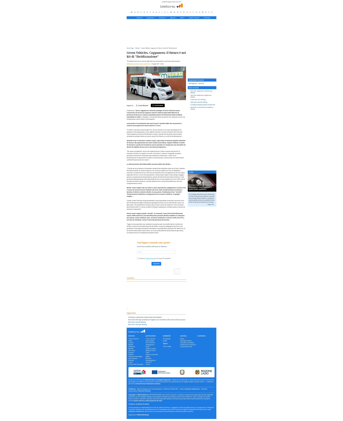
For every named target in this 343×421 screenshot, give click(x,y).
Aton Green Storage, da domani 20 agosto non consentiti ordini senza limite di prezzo (156, 320)
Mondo (130, 345)
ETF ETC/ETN (150, 343)
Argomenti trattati (196, 80)
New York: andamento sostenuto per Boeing (201, 91)
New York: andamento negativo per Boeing (201, 96)
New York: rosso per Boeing (137, 324)
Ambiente (129, 64)
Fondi (147, 347)
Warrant (148, 358)
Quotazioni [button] (150, 18)
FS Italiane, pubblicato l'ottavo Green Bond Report (145, 317)
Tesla (201, 83)
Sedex (148, 356)
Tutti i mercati (150, 339)
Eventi (182, 339)
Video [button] (182, 18)
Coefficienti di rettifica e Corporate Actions (188, 346)
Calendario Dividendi (187, 343)
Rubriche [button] (162, 18)
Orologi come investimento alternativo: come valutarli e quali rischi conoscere (200, 187)
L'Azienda (207, 18)
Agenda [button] (172, 18)
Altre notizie (194, 88)
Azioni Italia (150, 341)
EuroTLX (148, 362)
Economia (136, 64)
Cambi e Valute (151, 349)
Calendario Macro (186, 341)
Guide (191, 172)
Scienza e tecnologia (135, 356)
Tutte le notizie (133, 339)
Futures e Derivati (152, 354)
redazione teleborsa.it (192, 389)
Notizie (137, 48)
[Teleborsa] (171, 7)
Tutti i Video (167, 346)
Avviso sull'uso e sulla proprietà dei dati (148, 401)
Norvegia (193, 83)
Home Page (130, 48)
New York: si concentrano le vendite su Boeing (202, 108)
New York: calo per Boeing (137, 322)
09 (131, 12)
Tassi (147, 352)
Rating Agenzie (151, 360)
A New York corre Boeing (198, 99)
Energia (131, 360)
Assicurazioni (132, 358)
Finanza (131, 352)
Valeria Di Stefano (144, 391)
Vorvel (148, 364)
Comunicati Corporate (135, 364)
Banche (130, 349)
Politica (130, 354)
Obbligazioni (150, 345)
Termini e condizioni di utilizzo (138, 404)
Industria (147, 64)
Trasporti (142, 64)
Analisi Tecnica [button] (194, 18)
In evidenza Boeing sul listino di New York (203, 105)
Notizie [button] (139, 18)
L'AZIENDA (201, 336)
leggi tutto (211, 204)
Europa (130, 343)
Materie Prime (150, 351)
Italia (130, 341)
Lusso (130, 362)
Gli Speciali (166, 339)
